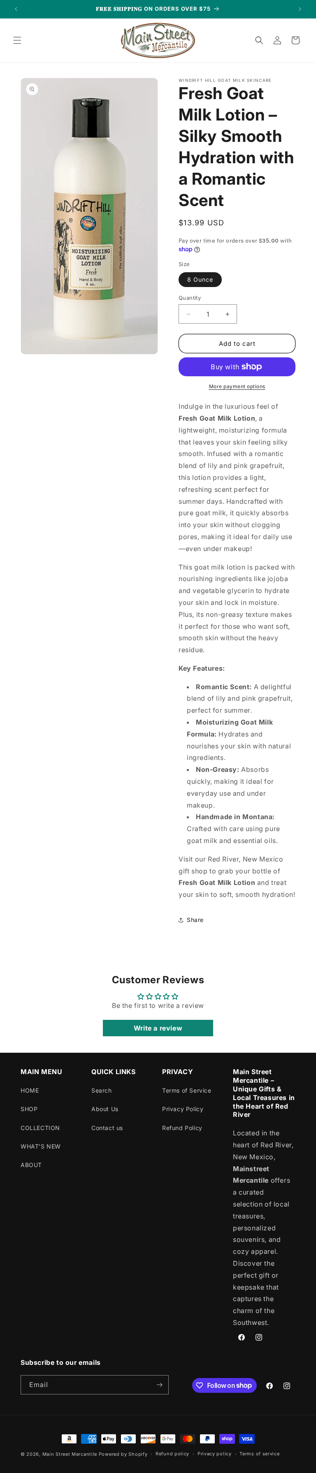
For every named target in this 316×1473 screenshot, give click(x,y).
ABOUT (31, 1164)
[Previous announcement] (16, 9)
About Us (104, 1108)
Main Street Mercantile (69, 1454)
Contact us (107, 1127)
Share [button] (195, 919)
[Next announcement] (300, 9)
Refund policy (172, 1454)
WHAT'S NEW (41, 1146)
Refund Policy (182, 1127)
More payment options (237, 386)
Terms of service (259, 1454)
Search (101, 1090)
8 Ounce (200, 279)
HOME (30, 1090)
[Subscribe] (159, 1384)
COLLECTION (40, 1127)
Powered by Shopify (123, 1454)
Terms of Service (186, 1090)
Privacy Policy (182, 1108)
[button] (17, 40)
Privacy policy (215, 1454)
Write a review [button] (158, 1028)
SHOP (29, 1108)
